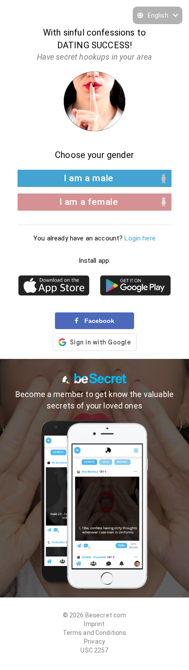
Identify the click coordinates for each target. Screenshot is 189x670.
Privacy (94, 641)
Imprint (94, 623)
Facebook (98, 320)
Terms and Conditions (95, 632)
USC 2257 (94, 650)
